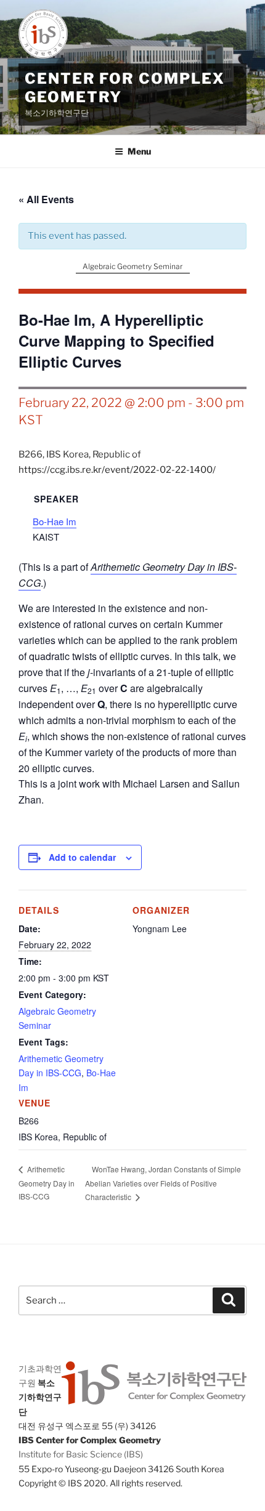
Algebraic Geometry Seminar (132, 266)
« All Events (46, 199)
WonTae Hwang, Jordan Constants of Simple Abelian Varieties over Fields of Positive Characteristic (163, 1183)
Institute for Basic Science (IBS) (80, 1454)
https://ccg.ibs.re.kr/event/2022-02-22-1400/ (117, 469)
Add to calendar (82, 857)
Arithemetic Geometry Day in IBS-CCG (46, 1182)
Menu (139, 151)
